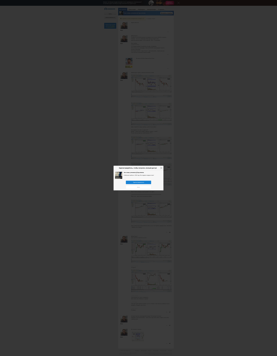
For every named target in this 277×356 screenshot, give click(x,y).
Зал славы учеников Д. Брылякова (134, 172)
